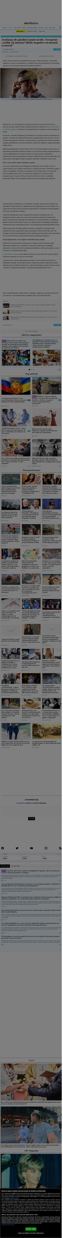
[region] (31, 1213)
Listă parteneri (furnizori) (7, 1224)
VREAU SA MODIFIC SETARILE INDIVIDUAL (31, 1233)
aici (7, 1207)
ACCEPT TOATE (31, 1229)
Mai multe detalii (14, 1198)
